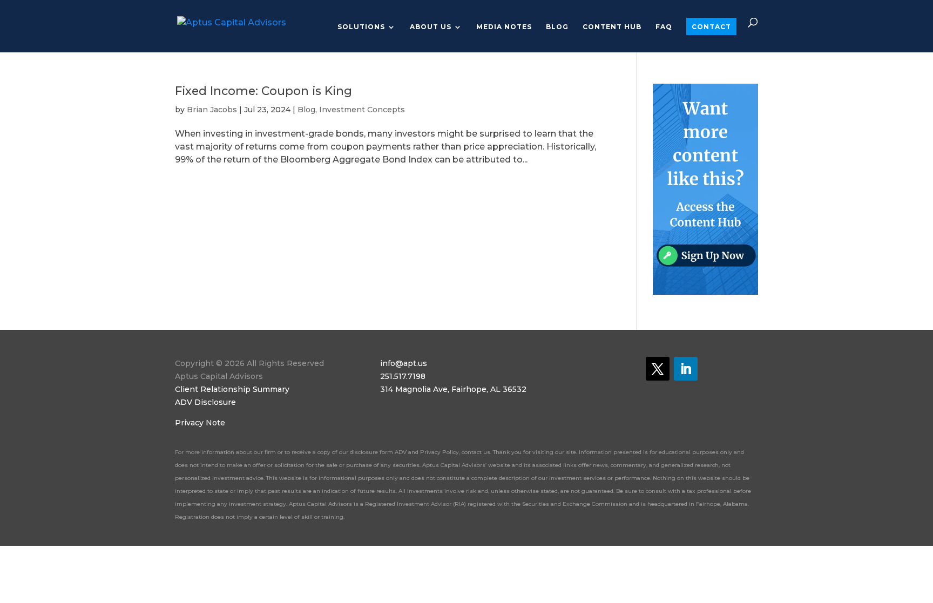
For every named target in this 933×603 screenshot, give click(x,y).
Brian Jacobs (212, 109)
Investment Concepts (362, 109)
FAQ (663, 27)
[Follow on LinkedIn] (686, 369)
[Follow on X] (658, 369)
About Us (430, 27)
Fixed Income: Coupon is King (263, 91)
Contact (711, 27)
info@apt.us (403, 363)
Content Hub (612, 27)
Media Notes (504, 27)
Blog (557, 27)
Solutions (361, 27)
